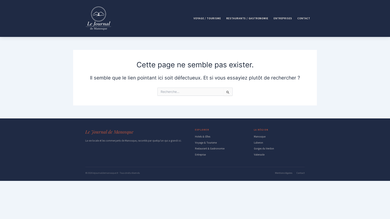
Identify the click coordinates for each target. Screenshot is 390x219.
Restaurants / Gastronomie (247, 18)
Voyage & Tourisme (206, 143)
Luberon (258, 143)
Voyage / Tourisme (207, 18)
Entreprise (200, 155)
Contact (303, 18)
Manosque (259, 136)
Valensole (259, 155)
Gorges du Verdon (264, 148)
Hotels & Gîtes (202, 136)
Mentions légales (283, 173)
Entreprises (283, 18)
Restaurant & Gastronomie (209, 148)
